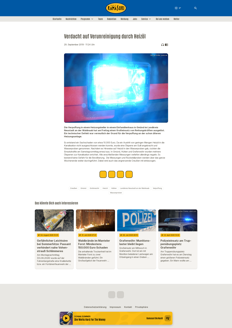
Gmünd (83, 188)
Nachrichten (71, 19)
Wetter (176, 19)
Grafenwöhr (94, 188)
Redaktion (111, 19)
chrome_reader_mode (166, 44)
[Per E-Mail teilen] (129, 174)
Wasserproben (116, 193)
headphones (162, 44)
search (195, 8)
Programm (85, 19)
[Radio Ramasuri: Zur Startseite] (116, 8)
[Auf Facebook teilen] (103, 174)
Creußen (73, 188)
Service (144, 19)
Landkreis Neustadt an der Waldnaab (134, 188)
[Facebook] (37, 8)
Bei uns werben (162, 19)
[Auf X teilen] (111, 174)
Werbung (125, 19)
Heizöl (105, 188)
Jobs (135, 19)
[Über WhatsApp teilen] (120, 174)
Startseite (57, 19)
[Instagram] (43, 8)
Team (100, 19)
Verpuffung (157, 188)
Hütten (114, 188)
